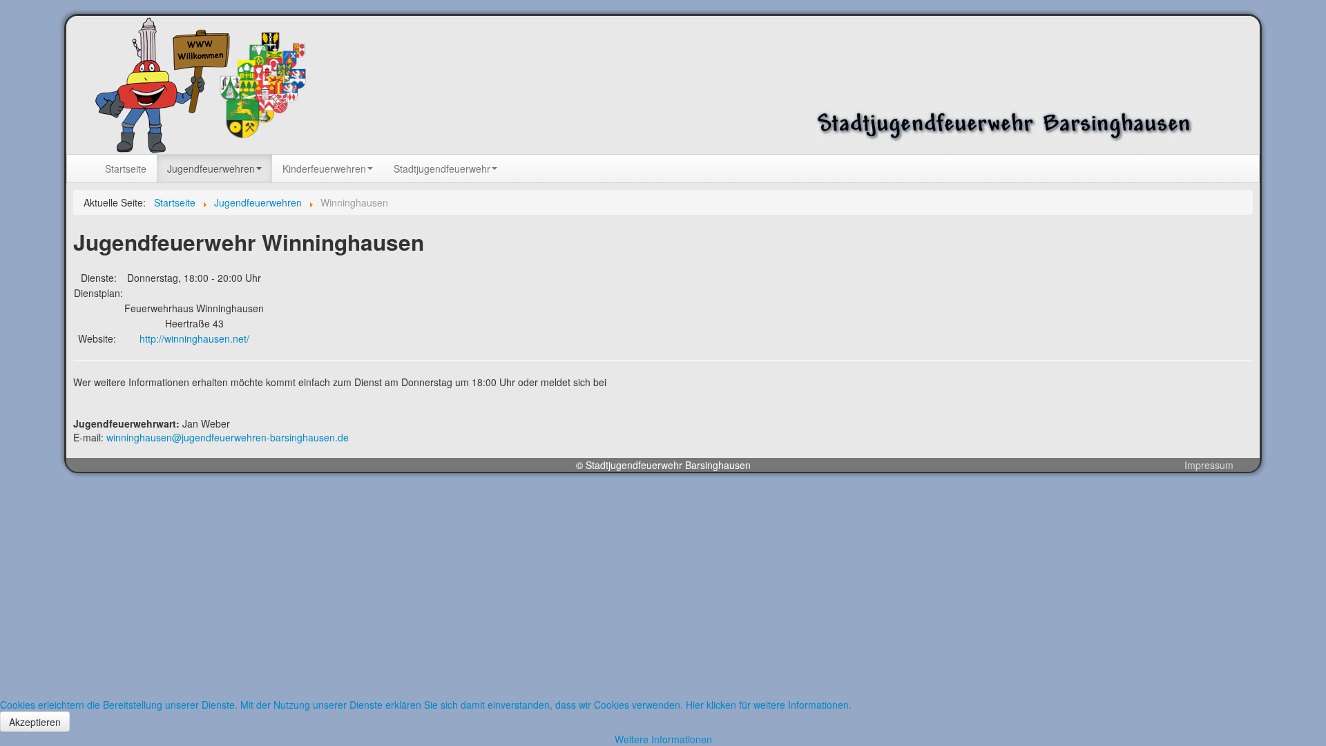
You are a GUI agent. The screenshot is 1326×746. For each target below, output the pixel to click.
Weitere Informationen (663, 739)
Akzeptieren (35, 722)
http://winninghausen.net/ (194, 338)
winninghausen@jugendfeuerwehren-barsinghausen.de (227, 437)
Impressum (1208, 465)
